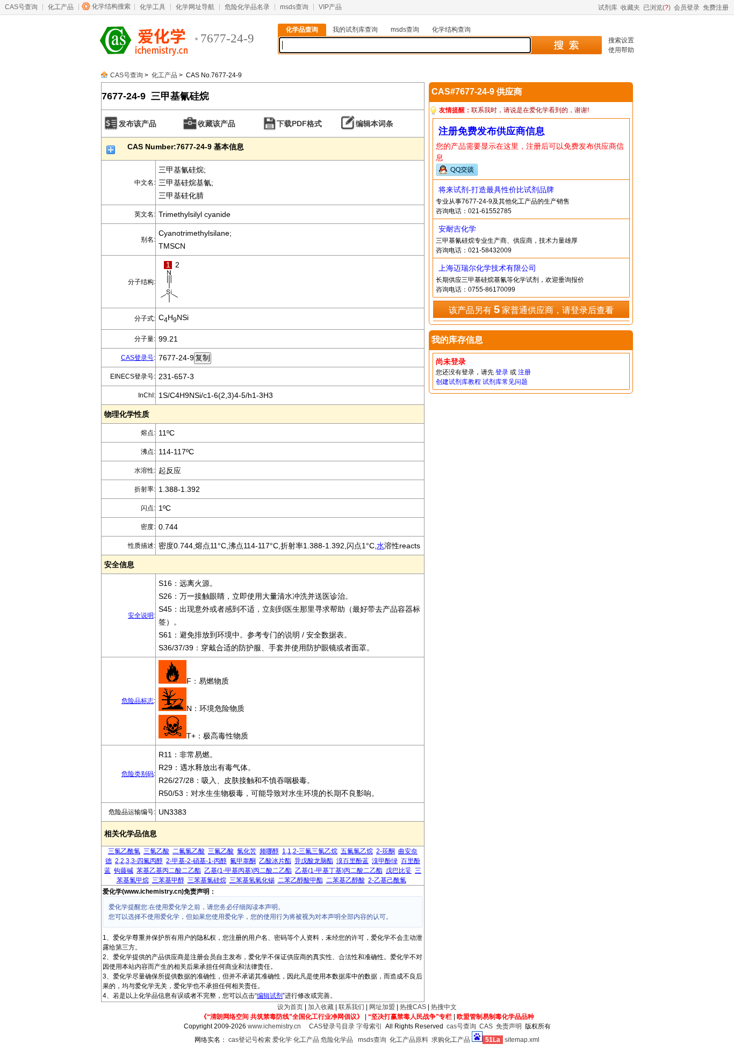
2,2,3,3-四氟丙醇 (139, 861)
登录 (501, 372)
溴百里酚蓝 (352, 861)
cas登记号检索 (249, 1039)
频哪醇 (269, 851)
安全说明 (141, 615)
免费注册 (716, 7)
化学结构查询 (451, 29)
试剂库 (607, 7)
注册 (524, 372)
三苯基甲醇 (168, 880)
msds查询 (294, 7)
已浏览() (657, 7)
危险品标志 (137, 701)
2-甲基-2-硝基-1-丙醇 (196, 861)
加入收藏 (321, 1007)
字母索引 (369, 1026)
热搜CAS (413, 1007)
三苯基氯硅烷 (207, 880)
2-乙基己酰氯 (387, 880)
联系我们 (351, 1007)
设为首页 (290, 1007)
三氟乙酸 (221, 851)
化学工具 (152, 7)
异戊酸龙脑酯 (313, 861)
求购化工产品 (450, 1039)
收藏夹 (630, 7)
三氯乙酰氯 (124, 851)
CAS (486, 1026)
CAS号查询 (21, 7)
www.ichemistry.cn (274, 1026)
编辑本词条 (374, 123)
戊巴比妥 (399, 870)
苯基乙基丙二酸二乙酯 (168, 870)
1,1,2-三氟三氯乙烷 (309, 851)
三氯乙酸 (156, 851)
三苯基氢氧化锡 (252, 880)
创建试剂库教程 (458, 382)
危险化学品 (337, 1039)
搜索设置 (621, 40)
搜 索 (566, 45)
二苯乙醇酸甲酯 (300, 880)
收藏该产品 (216, 123)
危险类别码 (137, 774)
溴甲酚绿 (385, 861)
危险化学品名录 (247, 7)
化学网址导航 (195, 7)
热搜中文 (444, 1007)
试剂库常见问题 (505, 382)
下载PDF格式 (299, 123)
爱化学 (282, 1039)
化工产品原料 (409, 1039)
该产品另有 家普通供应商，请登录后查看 (531, 309)
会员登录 (687, 7)
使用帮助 (621, 50)
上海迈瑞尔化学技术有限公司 (487, 268)
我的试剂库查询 (355, 29)
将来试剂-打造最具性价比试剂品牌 (496, 189)
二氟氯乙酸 (188, 851)
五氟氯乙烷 (357, 851)
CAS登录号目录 (332, 1026)
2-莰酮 (385, 851)
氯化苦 (246, 851)
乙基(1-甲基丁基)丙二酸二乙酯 (339, 870)
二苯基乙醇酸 (345, 880)
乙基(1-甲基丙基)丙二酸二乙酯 (248, 870)
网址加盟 (382, 1007)
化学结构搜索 (111, 6)
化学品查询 (302, 29)
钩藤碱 (123, 870)
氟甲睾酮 (243, 861)
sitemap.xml (522, 1039)
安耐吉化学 (457, 228)
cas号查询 (461, 1026)
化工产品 (61, 7)
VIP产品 (330, 7)
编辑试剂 (270, 995)
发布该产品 (137, 123)
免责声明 (509, 1026)
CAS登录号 (137, 357)
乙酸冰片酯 (275, 861)
